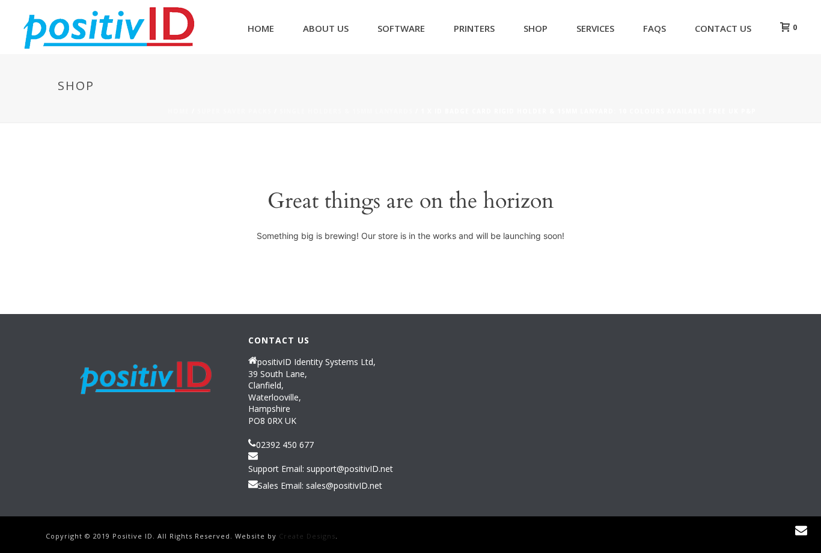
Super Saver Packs (234, 111)
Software (401, 28)
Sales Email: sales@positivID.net (320, 485)
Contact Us (723, 28)
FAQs (654, 28)
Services (595, 28)
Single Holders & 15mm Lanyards (346, 111)
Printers (474, 28)
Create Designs (307, 535)
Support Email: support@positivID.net (320, 469)
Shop (535, 28)
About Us (326, 28)
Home (261, 28)
